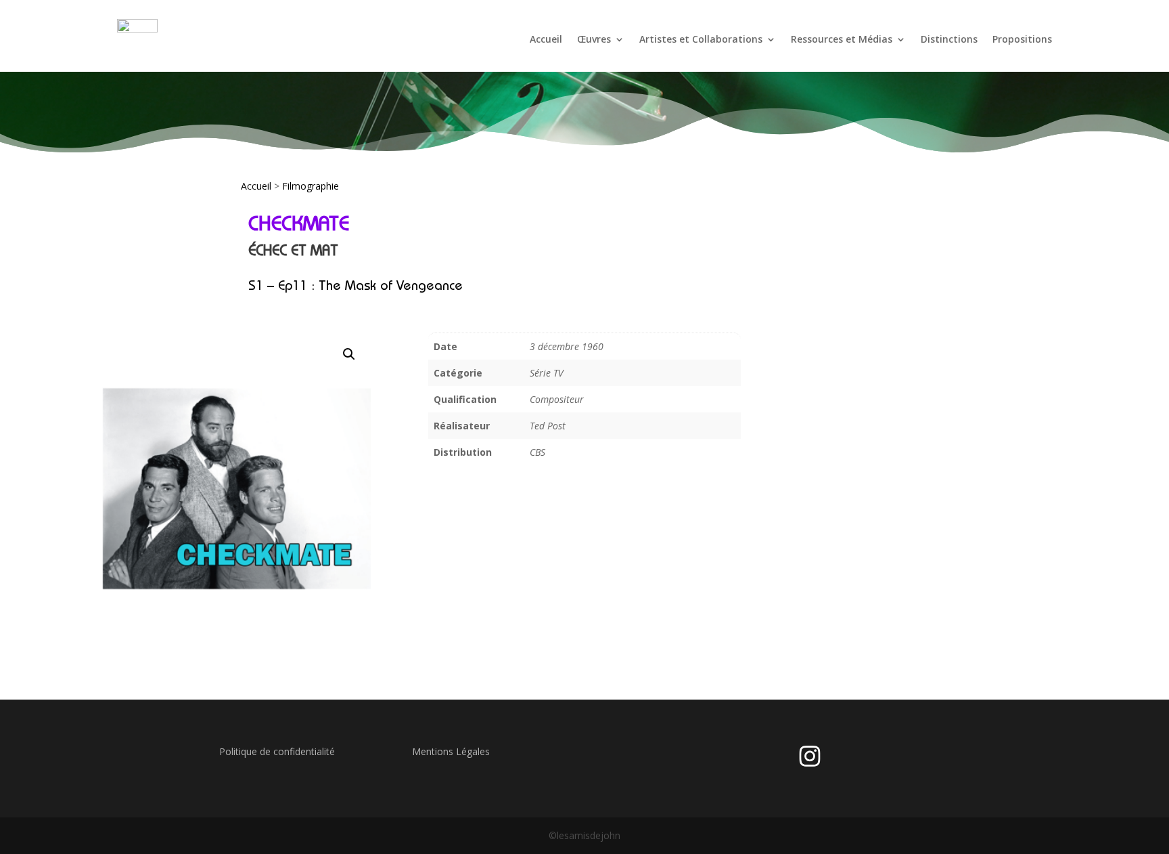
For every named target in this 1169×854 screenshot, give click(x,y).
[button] (349, 354)
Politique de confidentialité (277, 751)
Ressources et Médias (841, 39)
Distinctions (949, 39)
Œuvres (594, 39)
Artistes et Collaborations (700, 39)
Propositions (1022, 39)
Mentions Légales (451, 751)
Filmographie (310, 185)
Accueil (546, 39)
